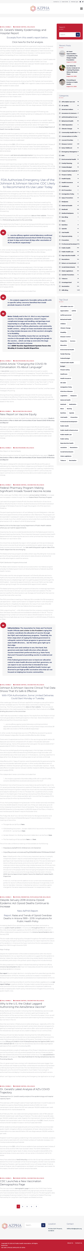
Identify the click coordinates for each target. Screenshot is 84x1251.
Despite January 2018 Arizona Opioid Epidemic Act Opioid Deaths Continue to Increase (24, 903)
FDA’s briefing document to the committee (17, 220)
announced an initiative (38, 495)
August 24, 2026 (72, 86)
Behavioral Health (67, 121)
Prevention (25, 897)
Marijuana (65, 201)
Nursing (69, 408)
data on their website (38, 215)
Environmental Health (69, 159)
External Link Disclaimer (32, 848)
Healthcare (65, 186)
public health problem (13, 928)
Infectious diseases (66, 391)
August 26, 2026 (72, 76)
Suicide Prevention (68, 275)
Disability (63, 332)
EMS (63, 155)
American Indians (67, 109)
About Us (70, 1243)
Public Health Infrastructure (69, 430)
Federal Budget (67, 167)
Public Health (66, 248)
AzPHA (74, 311)
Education (63, 345)
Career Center (65, 1)
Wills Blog (31, 27)
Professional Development (70, 244)
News (63, 221)
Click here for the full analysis (27, 42)
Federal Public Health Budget (67, 363)
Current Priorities (67, 140)
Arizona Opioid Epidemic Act (42, 932)
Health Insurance (67, 182)
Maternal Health (67, 205)
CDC (23, 83)
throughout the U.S (38, 928)
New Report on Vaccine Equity (18, 414)
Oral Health (65, 232)
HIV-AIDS (63, 382)
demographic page (22, 1188)
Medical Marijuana (68, 213)
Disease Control (21, 27)
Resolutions (65, 259)
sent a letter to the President (31, 630)
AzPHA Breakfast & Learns (70, 117)
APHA (23, 1247)
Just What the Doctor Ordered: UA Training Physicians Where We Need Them (73, 70)
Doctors (72, 341)
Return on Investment (69, 263)
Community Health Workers (71, 132)
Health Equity (66, 178)
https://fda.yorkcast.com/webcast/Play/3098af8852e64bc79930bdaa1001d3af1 (29, 852)
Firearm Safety (67, 175)
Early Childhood (67, 148)
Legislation (63, 395)
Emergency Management (70, 151)
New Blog (65, 217)
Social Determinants (68, 267)
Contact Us (56, 1)
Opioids (17, 897)
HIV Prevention (67, 190)
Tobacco (64, 278)
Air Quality (65, 105)
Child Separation (67, 125)
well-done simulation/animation (22, 155)
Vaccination (19, 411)
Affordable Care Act (68, 102)
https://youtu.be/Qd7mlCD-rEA (13, 848)
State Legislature (36, 897)
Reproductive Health (68, 255)
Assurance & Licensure (69, 113)
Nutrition (65, 225)
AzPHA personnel (65, 315)
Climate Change (67, 128)
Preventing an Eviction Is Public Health (72, 82)
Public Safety (64, 439)
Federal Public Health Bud (70, 171)
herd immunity (22, 1159)
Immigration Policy (68, 194)
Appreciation (64, 311)
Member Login (74, 1)
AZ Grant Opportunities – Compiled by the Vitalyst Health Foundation (72, 56)
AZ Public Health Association (22, 1243)
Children (63, 323)
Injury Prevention (67, 198)
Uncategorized (20, 360)
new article (5, 371)
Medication (72, 404)
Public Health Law (67, 251)
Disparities (63, 341)
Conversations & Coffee (70, 136)
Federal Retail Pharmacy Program (40, 497)
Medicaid (65, 209)
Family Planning (67, 163)
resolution (63, 447)
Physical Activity (67, 236)
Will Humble (6, 27)
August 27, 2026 (71, 62)
